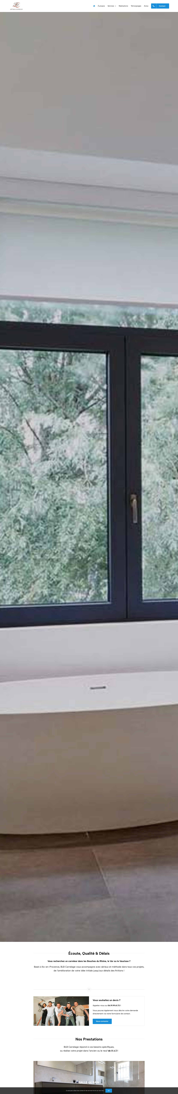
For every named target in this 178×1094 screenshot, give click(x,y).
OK (109, 1090)
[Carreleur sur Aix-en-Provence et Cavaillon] (94, 6)
